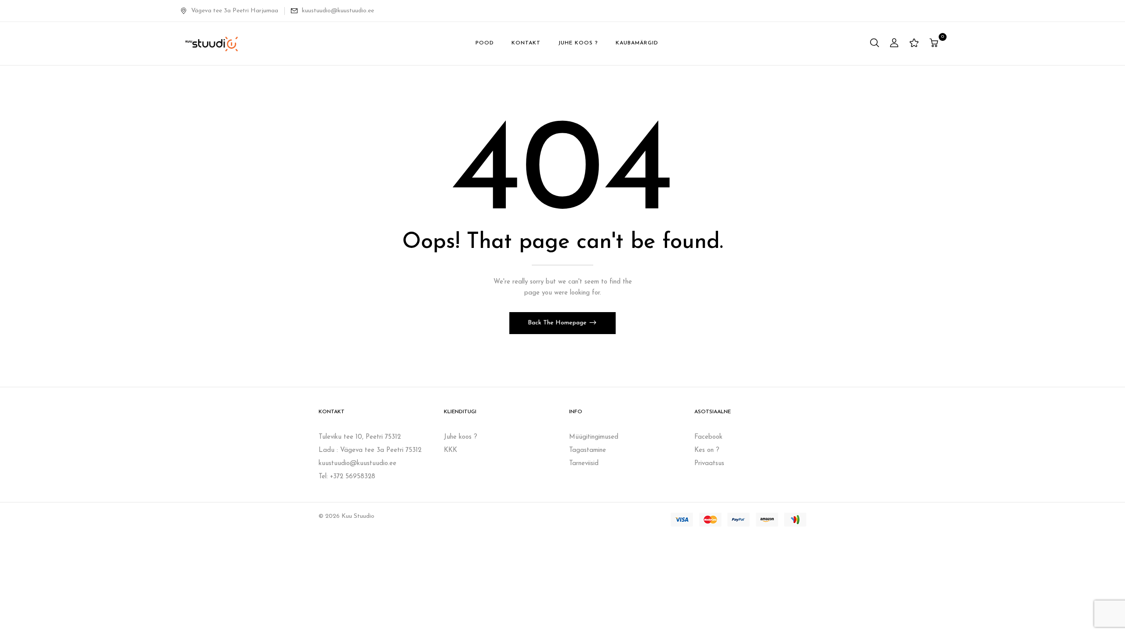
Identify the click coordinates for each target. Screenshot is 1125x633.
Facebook (708, 437)
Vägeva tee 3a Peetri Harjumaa (234, 10)
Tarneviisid (584, 463)
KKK (450, 450)
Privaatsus (709, 463)
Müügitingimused (593, 437)
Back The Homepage (558, 323)
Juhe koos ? (460, 437)
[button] (934, 43)
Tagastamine (587, 450)
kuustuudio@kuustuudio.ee (338, 10)
